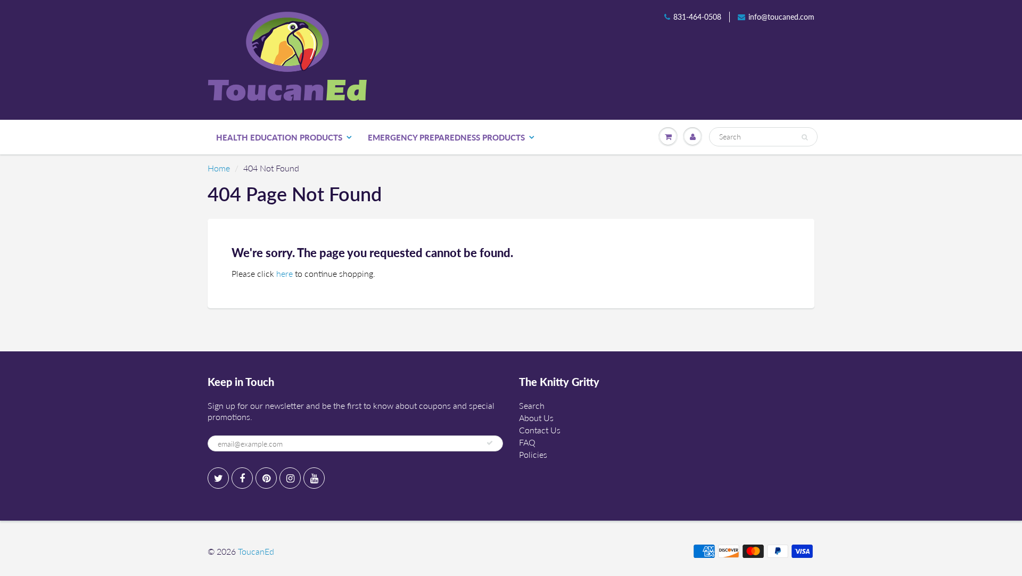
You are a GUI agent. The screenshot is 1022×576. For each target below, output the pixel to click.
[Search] (804, 137)
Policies (533, 454)
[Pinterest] (266, 478)
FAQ (527, 442)
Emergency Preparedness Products (446, 137)
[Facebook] (242, 478)
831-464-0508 (697, 16)
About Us (536, 418)
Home (219, 168)
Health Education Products (279, 137)
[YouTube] (314, 478)
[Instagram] (290, 478)
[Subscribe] (489, 442)
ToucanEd (256, 551)
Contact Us (540, 430)
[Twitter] (218, 478)
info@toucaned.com (781, 16)
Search (532, 405)
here (284, 273)
